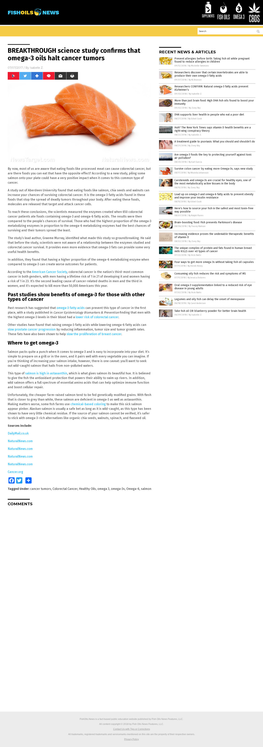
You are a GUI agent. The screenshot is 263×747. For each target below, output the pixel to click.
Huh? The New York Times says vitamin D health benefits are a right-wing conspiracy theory (212, 129)
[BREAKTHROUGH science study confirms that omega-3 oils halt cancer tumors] (33, 17)
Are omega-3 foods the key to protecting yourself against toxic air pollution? (213, 156)
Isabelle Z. (36, 67)
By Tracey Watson (197, 226)
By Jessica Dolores (196, 277)
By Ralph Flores (195, 215)
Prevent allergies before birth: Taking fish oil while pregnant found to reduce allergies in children (212, 60)
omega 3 (103, 489)
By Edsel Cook (195, 118)
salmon (146, 489)
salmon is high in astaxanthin (46, 373)
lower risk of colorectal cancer (97, 317)
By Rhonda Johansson (198, 172)
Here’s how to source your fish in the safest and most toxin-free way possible (213, 210)
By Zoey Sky (194, 108)
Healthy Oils (87, 489)
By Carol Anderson (197, 303)
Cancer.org (15, 472)
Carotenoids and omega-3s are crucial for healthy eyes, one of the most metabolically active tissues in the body (212, 182)
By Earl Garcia (195, 162)
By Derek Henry (195, 266)
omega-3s (118, 489)
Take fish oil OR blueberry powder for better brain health (210, 311)
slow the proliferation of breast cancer (94, 334)
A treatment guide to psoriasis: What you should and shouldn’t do (214, 141)
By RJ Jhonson (195, 80)
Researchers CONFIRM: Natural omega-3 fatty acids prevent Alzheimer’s (211, 88)
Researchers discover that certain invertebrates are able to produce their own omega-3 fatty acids (211, 74)
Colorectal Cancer (65, 489)
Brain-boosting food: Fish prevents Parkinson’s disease (208, 222)
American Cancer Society (49, 272)
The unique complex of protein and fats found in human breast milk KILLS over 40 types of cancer (213, 249)
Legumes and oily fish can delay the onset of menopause (209, 299)
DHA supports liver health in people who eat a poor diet (209, 114)
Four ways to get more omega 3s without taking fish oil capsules (214, 262)
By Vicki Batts (194, 255)
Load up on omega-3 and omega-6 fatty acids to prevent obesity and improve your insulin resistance (213, 196)
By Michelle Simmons (198, 65)
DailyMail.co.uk (18, 433)
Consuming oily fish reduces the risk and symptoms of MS (210, 273)
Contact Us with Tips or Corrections (131, 729)
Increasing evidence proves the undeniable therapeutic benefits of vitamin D (214, 235)
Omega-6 (132, 489)
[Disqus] (79, 557)
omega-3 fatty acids (71, 308)
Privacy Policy (131, 739)
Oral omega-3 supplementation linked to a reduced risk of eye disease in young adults (213, 287)
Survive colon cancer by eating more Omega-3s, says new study (213, 168)
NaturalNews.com (20, 441)
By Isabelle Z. (195, 94)
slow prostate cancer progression (32, 329)
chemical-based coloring (88, 404)
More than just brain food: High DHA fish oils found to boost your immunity (214, 102)
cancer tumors (40, 489)
